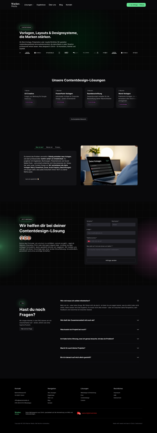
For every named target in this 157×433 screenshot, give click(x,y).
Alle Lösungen (52, 392)
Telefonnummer (92, 238)
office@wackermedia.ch (22, 400)
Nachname (115, 221)
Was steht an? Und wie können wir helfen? (100, 246)
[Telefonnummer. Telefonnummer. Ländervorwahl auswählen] (89, 241)
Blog (49, 400)
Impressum (117, 392)
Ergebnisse (51, 395)
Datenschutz (117, 398)
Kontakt (50, 403)
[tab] (39, 147)
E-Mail (89, 229)
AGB (115, 395)
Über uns (50, 398)
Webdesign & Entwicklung (88, 392)
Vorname (90, 221)
